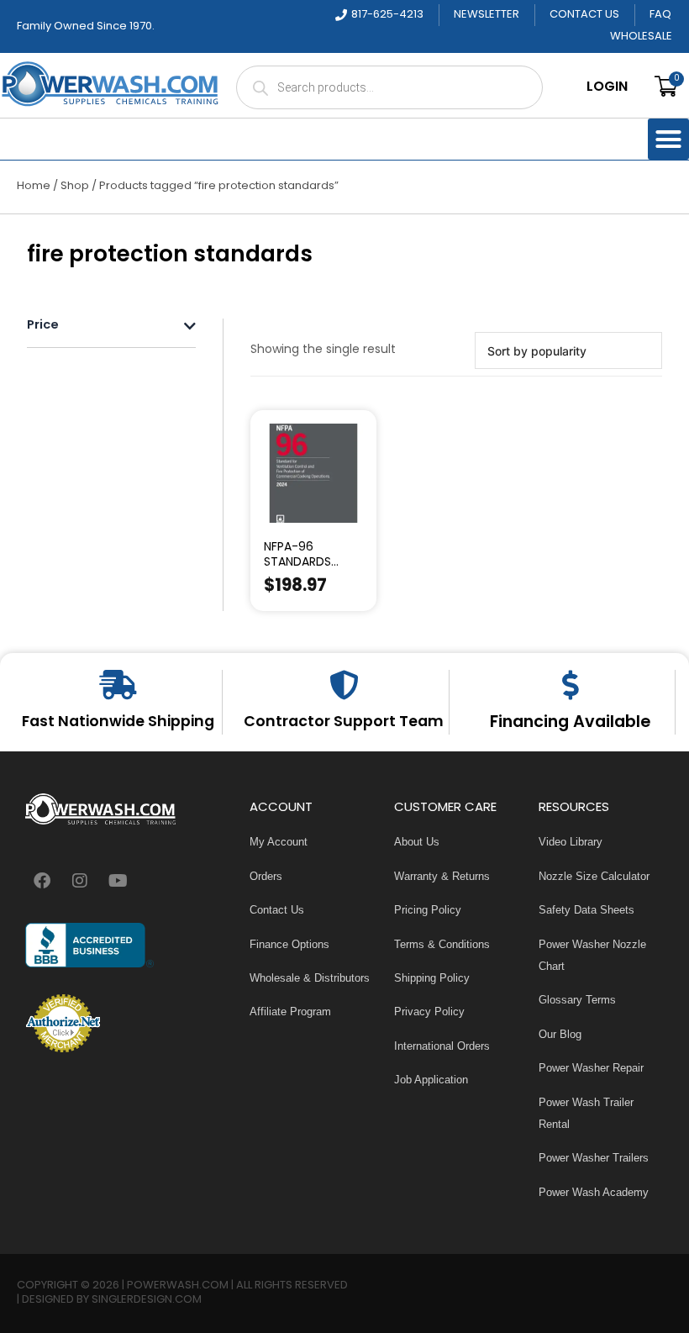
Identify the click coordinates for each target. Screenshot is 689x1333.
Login (607, 87)
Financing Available (570, 722)
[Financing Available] (570, 684)
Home (33, 186)
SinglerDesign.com (147, 1300)
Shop (74, 186)
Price (43, 327)
